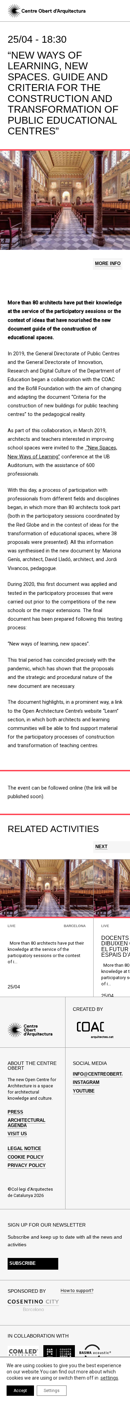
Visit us (17, 1133)
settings (109, 1378)
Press (15, 1112)
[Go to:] (23, 1353)
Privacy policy (27, 1165)
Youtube (84, 1091)
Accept (20, 1390)
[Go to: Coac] (95, 1037)
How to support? (77, 1291)
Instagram (86, 1082)
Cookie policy (26, 1157)
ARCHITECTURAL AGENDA (26, 1123)
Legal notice (24, 1148)
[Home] (46, 11)
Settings (52, 1390)
